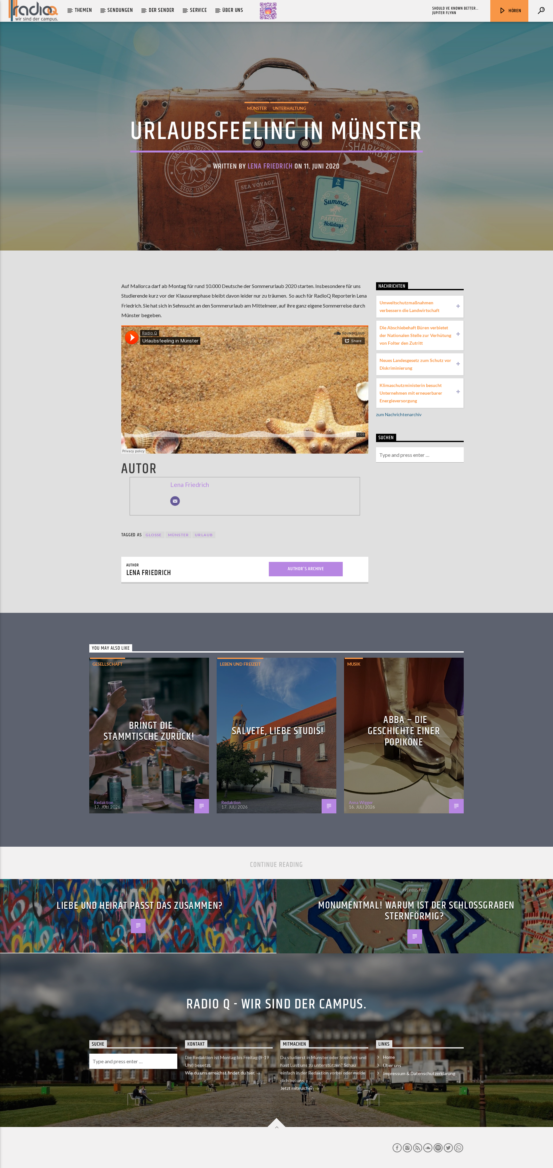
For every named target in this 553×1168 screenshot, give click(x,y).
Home (389, 1057)
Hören (514, 11)
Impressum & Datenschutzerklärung (419, 1073)
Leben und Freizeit (240, 664)
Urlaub (204, 534)
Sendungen (120, 10)
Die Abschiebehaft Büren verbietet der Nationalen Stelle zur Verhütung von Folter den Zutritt (415, 335)
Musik (353, 664)
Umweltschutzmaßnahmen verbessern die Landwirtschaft (409, 306)
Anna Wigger (361, 802)
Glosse (154, 534)
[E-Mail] (175, 501)
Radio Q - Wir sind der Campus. (276, 1004)
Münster (257, 108)
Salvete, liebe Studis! (278, 731)
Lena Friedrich (270, 166)
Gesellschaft (107, 664)
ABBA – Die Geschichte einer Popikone (404, 731)
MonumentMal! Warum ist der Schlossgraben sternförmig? (416, 911)
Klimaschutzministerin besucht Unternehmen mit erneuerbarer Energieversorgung (411, 392)
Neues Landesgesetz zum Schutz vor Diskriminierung (415, 364)
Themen (83, 10)
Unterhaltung (289, 108)
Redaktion (103, 802)
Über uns (232, 10)
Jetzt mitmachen (297, 1088)
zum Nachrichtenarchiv (398, 414)
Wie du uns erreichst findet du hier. (220, 1072)
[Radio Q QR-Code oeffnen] (268, 11)
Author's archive (306, 569)
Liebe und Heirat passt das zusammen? (140, 906)
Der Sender (162, 10)
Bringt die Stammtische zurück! (149, 731)
